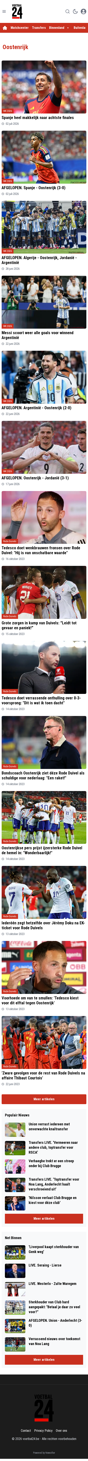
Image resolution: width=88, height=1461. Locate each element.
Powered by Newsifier (44, 1452)
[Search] (67, 11)
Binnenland (56, 28)
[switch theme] (75, 11)
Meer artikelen (44, 1099)
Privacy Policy (43, 1431)
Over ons (61, 1431)
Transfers (39, 28)
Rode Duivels (9, 541)
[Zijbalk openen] (4, 11)
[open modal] (83, 11)
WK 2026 (7, 111)
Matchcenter (20, 28)
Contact (26, 1431)
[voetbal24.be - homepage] (17, 11)
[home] (4, 27)
